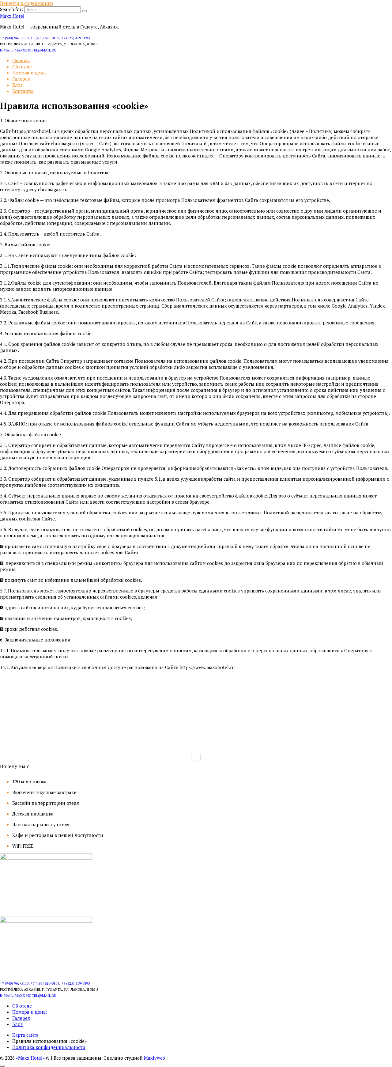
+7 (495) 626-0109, (45, 38)
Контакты (23, 91)
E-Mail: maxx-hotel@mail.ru (28, 50)
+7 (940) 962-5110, (14, 38)
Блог (17, 85)
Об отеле (22, 66)
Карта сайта (25, 1035)
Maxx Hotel (12, 16)
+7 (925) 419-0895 (75, 38)
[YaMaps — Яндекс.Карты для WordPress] (196, 757)
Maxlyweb (154, 1058)
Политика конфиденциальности (48, 1047)
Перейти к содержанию (26, 3)
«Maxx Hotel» (30, 1058)
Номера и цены (29, 73)
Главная (21, 60)
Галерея (21, 79)
